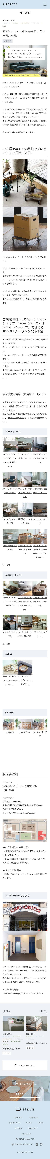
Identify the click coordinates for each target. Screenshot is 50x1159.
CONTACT (32, 1128)
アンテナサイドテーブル (10, 548)
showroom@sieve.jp (17, 418)
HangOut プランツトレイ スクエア (19, 257)
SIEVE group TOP (26, 1139)
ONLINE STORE (22, 1144)
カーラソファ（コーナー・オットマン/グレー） (10, 601)
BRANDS (19, 1117)
